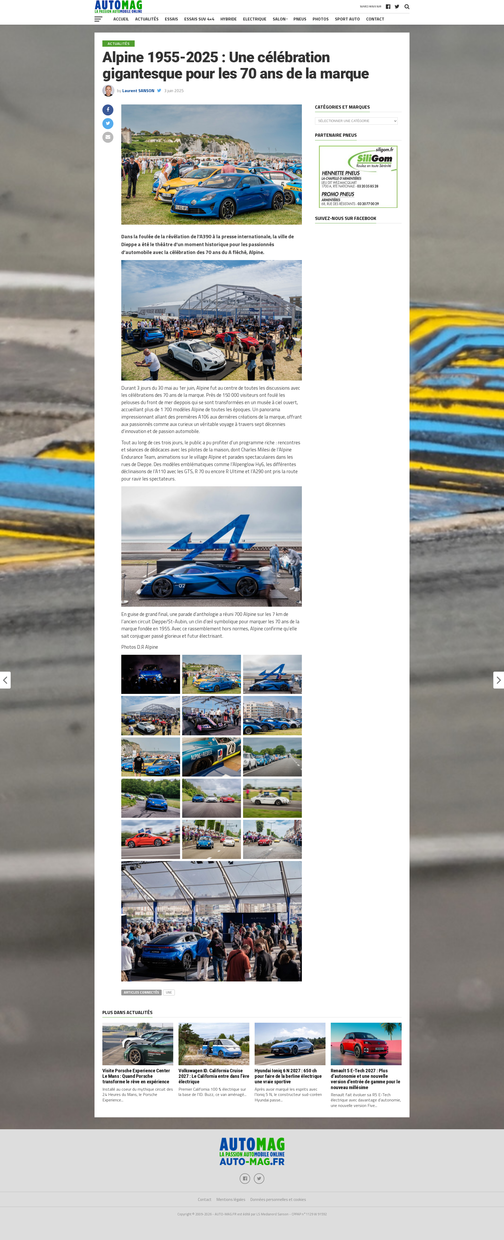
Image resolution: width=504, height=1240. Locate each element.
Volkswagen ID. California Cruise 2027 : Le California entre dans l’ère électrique (213, 1076)
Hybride (228, 19)
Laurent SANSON (138, 90)
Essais (171, 19)
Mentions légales (231, 1199)
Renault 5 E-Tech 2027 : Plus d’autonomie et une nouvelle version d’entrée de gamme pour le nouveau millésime (365, 1079)
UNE (169, 992)
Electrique (254, 19)
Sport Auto (347, 19)
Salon (279, 19)
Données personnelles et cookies (278, 1199)
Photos (321, 19)
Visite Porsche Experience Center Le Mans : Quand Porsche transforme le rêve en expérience (136, 1076)
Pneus (299, 19)
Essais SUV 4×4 (199, 19)
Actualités (147, 19)
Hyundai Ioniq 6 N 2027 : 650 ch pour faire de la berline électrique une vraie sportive (288, 1076)
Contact (375, 19)
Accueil (121, 19)
